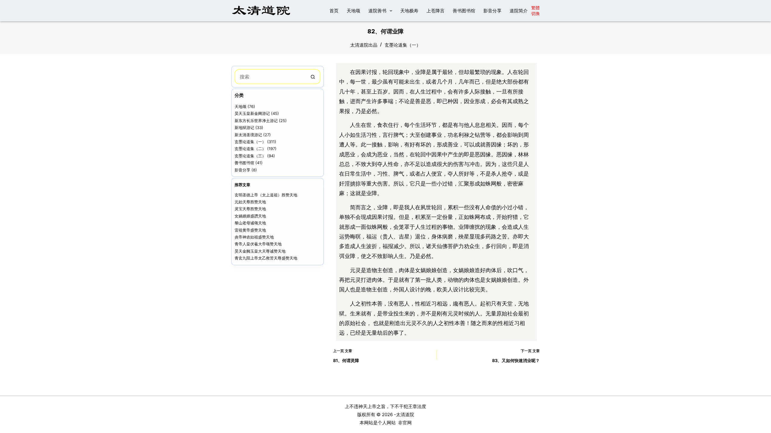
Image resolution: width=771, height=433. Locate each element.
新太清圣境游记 (248, 134)
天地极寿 (409, 11)
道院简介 (519, 11)
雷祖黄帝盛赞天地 (250, 230)
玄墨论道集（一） (403, 45)
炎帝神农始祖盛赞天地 (254, 237)
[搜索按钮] (312, 76)
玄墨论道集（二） (250, 148)
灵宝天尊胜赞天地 (250, 208)
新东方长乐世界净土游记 (256, 120)
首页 (334, 11)
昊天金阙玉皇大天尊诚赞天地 (260, 251)
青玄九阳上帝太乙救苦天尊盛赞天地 (266, 258)
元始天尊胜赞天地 (250, 201)
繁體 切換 (535, 10)
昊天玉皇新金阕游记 (252, 113)
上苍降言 (435, 11)
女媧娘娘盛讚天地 (250, 215)
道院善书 (377, 11)
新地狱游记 (244, 127)
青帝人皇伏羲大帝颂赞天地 (258, 243)
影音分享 (492, 11)
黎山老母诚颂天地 (250, 222)
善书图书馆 (464, 11)
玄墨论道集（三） (250, 155)
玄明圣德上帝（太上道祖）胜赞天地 (266, 194)
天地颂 (353, 11)
